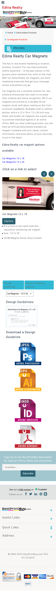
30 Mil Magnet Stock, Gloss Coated (23, 238)
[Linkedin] (36, 494)
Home (10, 33)
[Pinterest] (41, 494)
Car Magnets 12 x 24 (13, 162)
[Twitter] (30, 494)
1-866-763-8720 (37, 14)
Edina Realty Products (26, 33)
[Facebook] (26, 494)
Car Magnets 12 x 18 (13, 158)
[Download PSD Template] (28, 353)
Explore (8, 221)
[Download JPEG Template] (28, 436)
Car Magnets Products (17, 39)
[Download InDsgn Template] (28, 410)
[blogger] (45, 494)
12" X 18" (16, 233)
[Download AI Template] (28, 380)
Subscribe (28, 473)
